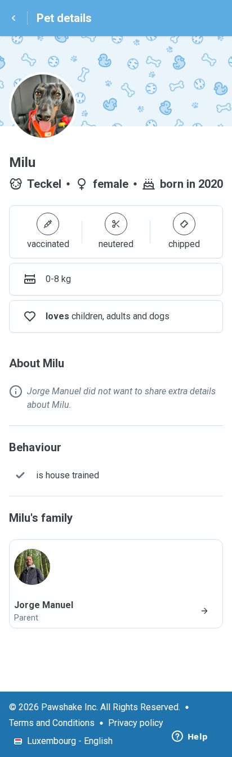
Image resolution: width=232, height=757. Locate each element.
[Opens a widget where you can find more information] (190, 737)
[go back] (13, 18)
